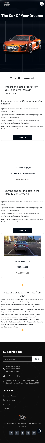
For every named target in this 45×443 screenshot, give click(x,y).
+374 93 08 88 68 (13, 369)
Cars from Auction (10, 396)
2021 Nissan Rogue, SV (22, 168)
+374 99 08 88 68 (13, 366)
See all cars (22, 138)
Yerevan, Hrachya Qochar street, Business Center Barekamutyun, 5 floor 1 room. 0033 (22, 381)
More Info (23, 186)
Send (37, 359)
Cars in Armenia (9, 400)
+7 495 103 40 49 (13, 371)
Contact (6, 408)
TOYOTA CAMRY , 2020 (23, 261)
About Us (6, 404)
